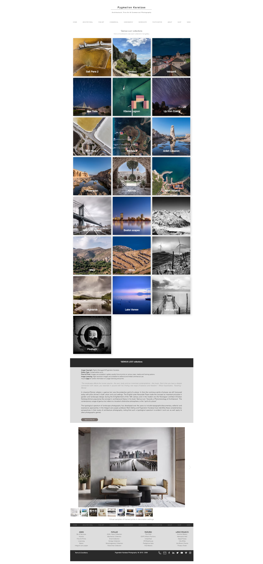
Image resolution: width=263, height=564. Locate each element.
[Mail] (164, 553)
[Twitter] (177, 552)
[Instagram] (190, 552)
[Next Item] (190, 467)
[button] (88, 22)
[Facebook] (169, 552)
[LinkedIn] (173, 552)
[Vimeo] (186, 552)
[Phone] (159, 553)
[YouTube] (181, 552)
